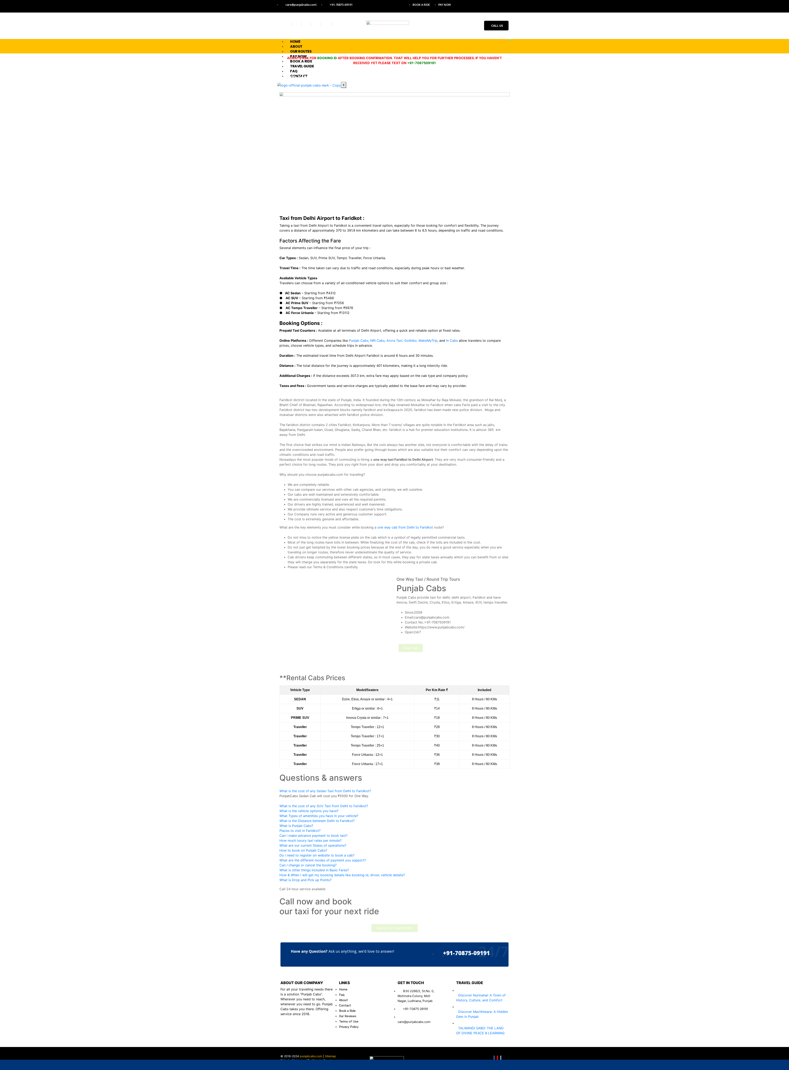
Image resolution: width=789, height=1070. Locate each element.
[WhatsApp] (79, 1065)
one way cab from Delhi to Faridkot (405, 527)
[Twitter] (297, 24)
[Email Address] (237, 1065)
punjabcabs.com (311, 1056)
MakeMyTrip (428, 340)
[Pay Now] (552, 1065)
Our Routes (301, 51)
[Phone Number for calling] (394, 1065)
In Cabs (452, 340)
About (296, 46)
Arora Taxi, (394, 340)
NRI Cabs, (377, 340)
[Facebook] (288, 24)
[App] (710, 1065)
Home (295, 41)
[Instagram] (306, 24)
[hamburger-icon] (510, 39)
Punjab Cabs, (359, 340)
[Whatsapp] (326, 24)
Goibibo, (411, 340)
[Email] (500, 1058)
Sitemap (330, 1056)
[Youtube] (316, 24)
